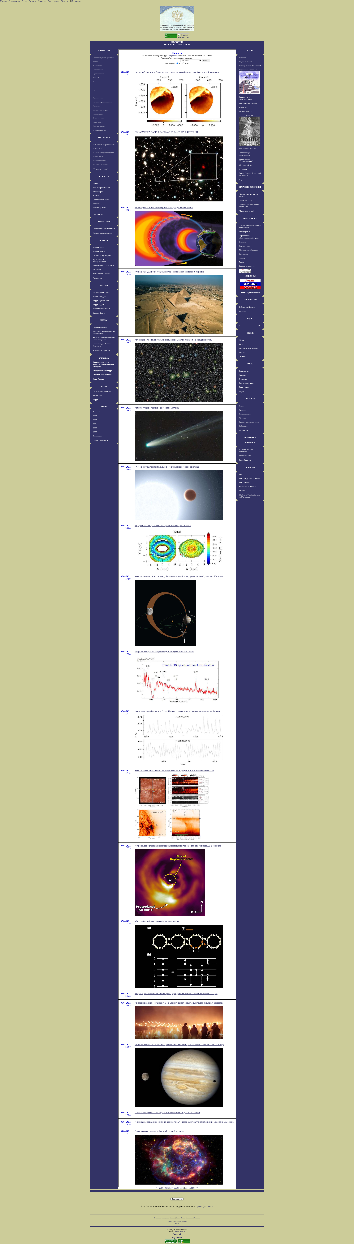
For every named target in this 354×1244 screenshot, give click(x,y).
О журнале (243, 379)
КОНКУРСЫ (104, 358)
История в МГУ (99, 251)
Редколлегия (243, 371)
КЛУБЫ (103, 320)
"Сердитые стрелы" (100, 169)
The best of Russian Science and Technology (249, 496)
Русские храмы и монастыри (99, 209)
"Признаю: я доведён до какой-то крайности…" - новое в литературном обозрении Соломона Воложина (184, 1122)
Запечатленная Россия (101, 274)
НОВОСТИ (250, 467)
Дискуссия (76, 1)
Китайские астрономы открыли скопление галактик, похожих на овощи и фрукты (173, 340)
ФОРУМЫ (104, 285)
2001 (95, 424)
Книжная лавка (99, 126)
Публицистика (98, 74)
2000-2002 (250, 115)
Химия (241, 262)
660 (194, 1188)
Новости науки (245, 482)
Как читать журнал (246, 383)
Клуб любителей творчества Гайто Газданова (104, 339)
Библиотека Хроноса (247, 307)
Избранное (243, 426)
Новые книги (98, 114)
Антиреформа (244, 232)
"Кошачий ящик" (99, 161)
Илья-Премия (98, 379)
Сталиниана (97, 278)
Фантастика (97, 395)
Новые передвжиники (101, 188)
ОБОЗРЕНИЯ (104, 137)
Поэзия (95, 94)
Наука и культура (245, 111)
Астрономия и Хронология (103, 266)
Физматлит (243, 169)
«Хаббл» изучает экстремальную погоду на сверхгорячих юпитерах (167, 467)
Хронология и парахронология (99, 260)
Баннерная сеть (245, 456)
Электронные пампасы (102, 391)
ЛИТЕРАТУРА (104, 50)
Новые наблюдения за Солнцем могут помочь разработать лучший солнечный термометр (177, 72)
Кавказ (95, 82)
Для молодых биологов (250, 293)
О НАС (250, 364)
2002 (95, 420)
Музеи (241, 340)
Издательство (98, 122)
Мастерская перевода (101, 350)
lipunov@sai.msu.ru (205, 1206)
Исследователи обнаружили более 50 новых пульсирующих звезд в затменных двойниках (177, 711)
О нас (24, 1)
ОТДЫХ (250, 333)
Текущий (96, 412)
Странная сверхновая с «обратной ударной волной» (159, 1131)
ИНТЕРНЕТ (250, 442)
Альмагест (97, 270)
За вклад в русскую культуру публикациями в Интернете (103, 364)
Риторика (96, 204)
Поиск (241, 406)
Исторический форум (101, 308)
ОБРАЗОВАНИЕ (250, 218)
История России (99, 247)
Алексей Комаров (180, 1231)
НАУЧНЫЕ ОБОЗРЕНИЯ (250, 187)
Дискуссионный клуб (101, 292)
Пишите (32, 1)
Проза (95, 90)
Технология (243, 254)
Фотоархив (97, 436)
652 (164, 1188)
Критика (96, 106)
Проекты (242, 410)
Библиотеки (243, 430)
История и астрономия (248, 103)
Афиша (95, 62)
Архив (178, 1218)
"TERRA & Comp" (246, 200)
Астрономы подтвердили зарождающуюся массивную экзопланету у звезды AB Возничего (178, 846)
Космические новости (247, 149)
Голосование (54, 1)
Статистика (189, 1218)
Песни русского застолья (248, 348)
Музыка (96, 196)
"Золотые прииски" (100, 165)
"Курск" (96, 78)
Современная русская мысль (104, 229)
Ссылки (183, 1218)
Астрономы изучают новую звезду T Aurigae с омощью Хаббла (164, 651)
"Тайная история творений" (103, 153)
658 (186, 1188)
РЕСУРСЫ (250, 399)
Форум (95, 400)
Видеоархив (97, 214)
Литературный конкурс (102, 371)
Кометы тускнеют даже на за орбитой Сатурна (157, 408)
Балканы (96, 86)
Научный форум (99, 296)
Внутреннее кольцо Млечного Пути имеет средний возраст (163, 525)
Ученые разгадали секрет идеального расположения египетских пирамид (169, 272)
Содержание (14, 1)
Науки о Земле (244, 246)
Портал (3, 1)
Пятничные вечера (100, 327)
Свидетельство (173, 55)
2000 (95, 428)
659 (190, 1188)
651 (160, 1188)
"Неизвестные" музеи (101, 200)
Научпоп (242, 311)
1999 (95, 432)
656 (179, 1188)
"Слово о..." (97, 149)
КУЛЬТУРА (104, 176)
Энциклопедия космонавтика (244, 154)
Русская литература (246, 266)
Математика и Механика (248, 250)
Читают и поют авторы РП (249, 326)
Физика (242, 258)
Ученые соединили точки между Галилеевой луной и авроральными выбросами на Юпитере (179, 576)
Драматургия (98, 98)
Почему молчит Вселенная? (250, 66)
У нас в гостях (98, 118)
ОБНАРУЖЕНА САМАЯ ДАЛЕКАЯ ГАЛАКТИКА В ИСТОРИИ (166, 132)
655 (175, 1188)
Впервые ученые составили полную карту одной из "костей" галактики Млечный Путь (176, 993)
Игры (241, 344)
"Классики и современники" (103, 145)
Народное (243, 352)
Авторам (242, 375)
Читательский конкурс (102, 375)
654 (171, 1188)
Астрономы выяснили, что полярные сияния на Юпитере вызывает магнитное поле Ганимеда (179, 1044)
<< (157, 1188)
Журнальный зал (99, 130)
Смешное (242, 357)
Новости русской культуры (103, 58)
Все (240, 474)
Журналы (242, 418)
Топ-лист (65, 1)
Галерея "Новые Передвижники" (177, 1221)
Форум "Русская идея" (101, 300)
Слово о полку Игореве (102, 255)
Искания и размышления (102, 102)
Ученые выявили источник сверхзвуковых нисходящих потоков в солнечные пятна (174, 770)
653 (167, 1188)
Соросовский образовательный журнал (249, 237)
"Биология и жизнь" (246, 211)
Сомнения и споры (100, 110)
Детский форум (99, 313)
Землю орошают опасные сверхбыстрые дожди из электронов (164, 207)
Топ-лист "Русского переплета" (246, 450)
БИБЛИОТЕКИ (250, 300)
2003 (95, 416)
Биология (242, 242)
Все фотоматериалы (101, 440)
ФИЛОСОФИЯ (104, 221)
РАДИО (250, 319)
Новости (42, 1)
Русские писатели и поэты (249, 422)
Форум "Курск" (99, 304)
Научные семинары (246, 180)
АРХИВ (104, 407)
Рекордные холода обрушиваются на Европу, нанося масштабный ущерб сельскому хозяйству (179, 1003)
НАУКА (250, 50)
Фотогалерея (98, 192)
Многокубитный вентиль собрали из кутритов (157, 921)
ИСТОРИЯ (103, 240)
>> (197, 1188)
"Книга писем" (98, 157)
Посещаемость (245, 414)
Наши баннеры (245, 460)
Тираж (241, 391)
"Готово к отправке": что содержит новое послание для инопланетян (167, 1112)
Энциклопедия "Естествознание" (246, 160)
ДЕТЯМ (104, 386)
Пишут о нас (244, 387)
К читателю (97, 66)
